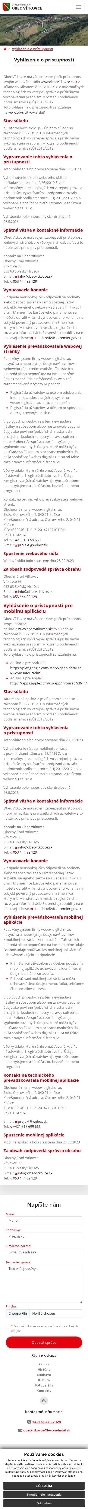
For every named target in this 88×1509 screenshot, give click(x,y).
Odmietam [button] (44, 1503)
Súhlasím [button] (44, 1486)
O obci (44, 1364)
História (44, 1369)
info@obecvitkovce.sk (35, 276)
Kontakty (44, 1390)
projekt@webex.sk (32, 545)
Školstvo (44, 1375)
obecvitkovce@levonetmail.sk (46, 1430)
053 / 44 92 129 (25, 281)
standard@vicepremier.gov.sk (57, 337)
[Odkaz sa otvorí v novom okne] (44, 1401)
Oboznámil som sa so (44, 1328)
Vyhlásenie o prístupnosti (32, 49)
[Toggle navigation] (79, 7)
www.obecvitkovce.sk (57, 81)
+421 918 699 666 (27, 540)
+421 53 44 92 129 (46, 1422)
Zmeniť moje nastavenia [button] (44, 1494)
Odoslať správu (44, 1342)
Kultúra (44, 1380)
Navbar (10, 7)
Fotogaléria (44, 1385)
